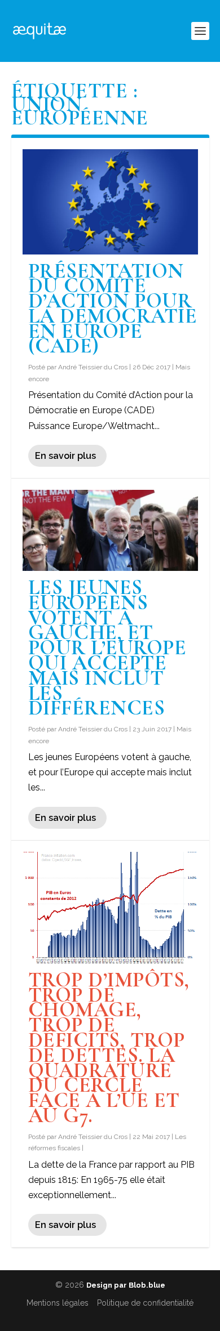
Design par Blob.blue (125, 1285)
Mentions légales (58, 1302)
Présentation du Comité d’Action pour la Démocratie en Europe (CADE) (112, 308)
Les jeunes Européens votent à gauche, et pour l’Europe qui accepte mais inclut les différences (107, 648)
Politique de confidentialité (145, 1302)
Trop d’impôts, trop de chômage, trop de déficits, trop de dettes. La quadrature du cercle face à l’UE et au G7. (109, 1047)
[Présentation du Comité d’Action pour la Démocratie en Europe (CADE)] (110, 201)
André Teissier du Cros (92, 367)
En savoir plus (65, 455)
